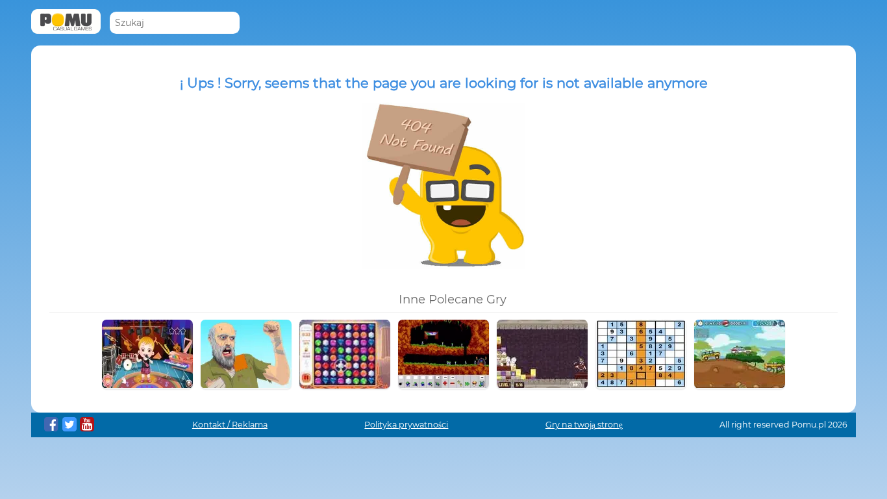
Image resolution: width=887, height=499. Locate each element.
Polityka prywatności (406, 424)
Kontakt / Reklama (230, 424)
